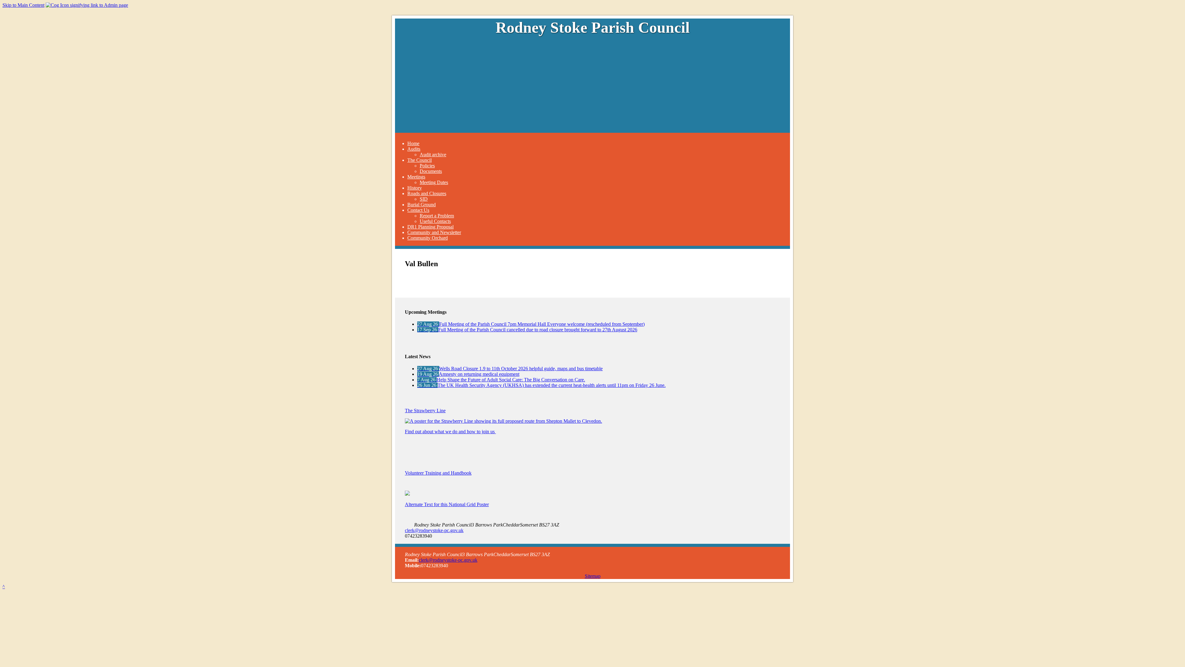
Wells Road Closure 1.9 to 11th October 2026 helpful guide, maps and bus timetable (510, 368)
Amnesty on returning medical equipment (468, 374)
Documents (431, 171)
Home (413, 143)
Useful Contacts (435, 221)
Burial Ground (421, 204)
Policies (427, 165)
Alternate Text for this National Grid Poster (447, 504)
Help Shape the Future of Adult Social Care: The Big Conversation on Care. (501, 379)
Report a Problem (437, 215)
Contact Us (418, 210)
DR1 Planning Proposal (430, 226)
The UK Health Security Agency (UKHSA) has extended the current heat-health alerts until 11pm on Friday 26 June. (541, 385)
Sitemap (593, 576)
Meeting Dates (434, 182)
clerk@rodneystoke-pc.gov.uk (434, 530)
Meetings (416, 176)
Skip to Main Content (23, 5)
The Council (419, 160)
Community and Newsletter (434, 232)
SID (424, 199)
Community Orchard (427, 238)
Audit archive (433, 154)
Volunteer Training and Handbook (438, 473)
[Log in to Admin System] (87, 5)
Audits (413, 149)
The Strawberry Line (425, 410)
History (414, 188)
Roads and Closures (426, 193)
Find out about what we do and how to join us (450, 431)
